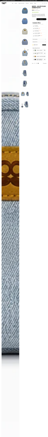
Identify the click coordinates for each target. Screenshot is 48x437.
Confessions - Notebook (39, 50)
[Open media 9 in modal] (25, 83)
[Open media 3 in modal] (25, 21)
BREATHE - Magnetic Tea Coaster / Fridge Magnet (39, 59)
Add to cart (1, 5)
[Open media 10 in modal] (25, 94)
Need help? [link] (45, 63)
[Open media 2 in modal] (25, 10)
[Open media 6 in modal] (25, 52)
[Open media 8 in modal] (25, 73)
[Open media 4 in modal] (25, 31)
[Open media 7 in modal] (25, 62)
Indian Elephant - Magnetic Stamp (39, 53)
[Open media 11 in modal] (25, 104)
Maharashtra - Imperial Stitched (40, 56)
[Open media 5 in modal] (25, 42)
